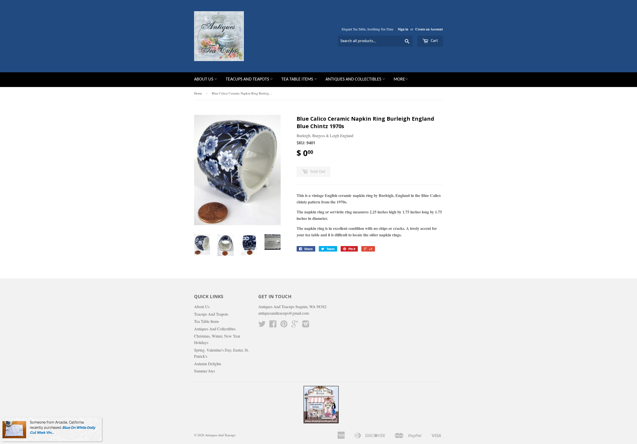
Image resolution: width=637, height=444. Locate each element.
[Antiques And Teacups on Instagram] (306, 325)
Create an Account (429, 29)
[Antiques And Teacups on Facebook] (273, 325)
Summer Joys (204, 370)
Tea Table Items (297, 79)
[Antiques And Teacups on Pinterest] (284, 325)
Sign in (403, 29)
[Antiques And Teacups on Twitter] (262, 325)
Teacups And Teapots (248, 79)
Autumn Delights (207, 363)
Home (198, 93)
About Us (204, 79)
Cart (434, 41)
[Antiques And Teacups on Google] (295, 325)
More (399, 79)
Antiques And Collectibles (353, 79)
